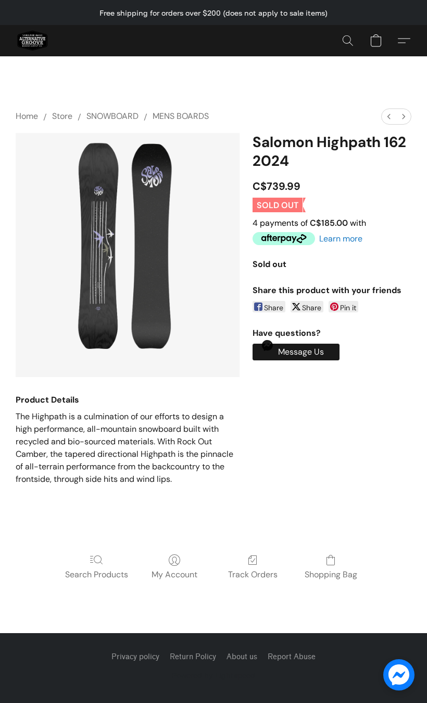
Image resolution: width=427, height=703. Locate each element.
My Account (174, 574)
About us (242, 656)
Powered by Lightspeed (213, 675)
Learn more (340, 238)
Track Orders (253, 574)
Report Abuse (292, 656)
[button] (32, 40)
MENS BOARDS (181, 116)
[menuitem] (389, 116)
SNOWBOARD (112, 116)
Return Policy (193, 656)
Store (62, 116)
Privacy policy (135, 656)
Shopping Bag (331, 574)
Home (27, 116)
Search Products (96, 574)
